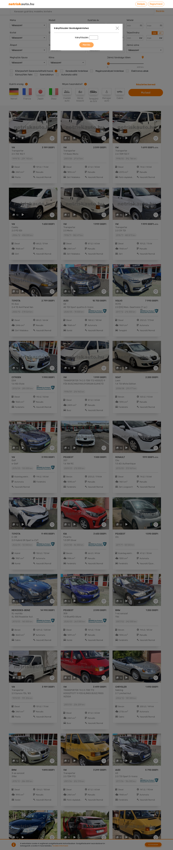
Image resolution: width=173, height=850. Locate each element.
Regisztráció (156, 4)
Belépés (141, 4)
